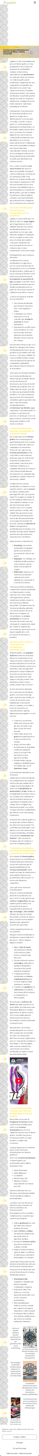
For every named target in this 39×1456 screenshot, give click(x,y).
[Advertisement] (19, 25)
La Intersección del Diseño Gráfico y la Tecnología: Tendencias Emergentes (30, 1353)
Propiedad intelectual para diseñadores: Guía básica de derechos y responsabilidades (30, 1388)
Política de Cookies (12, 1453)
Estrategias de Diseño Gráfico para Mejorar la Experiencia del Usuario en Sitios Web (15, 1369)
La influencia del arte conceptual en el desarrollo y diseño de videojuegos (30, 1403)
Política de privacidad (25, 1453)
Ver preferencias (19, 1448)
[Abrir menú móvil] (35, 2)
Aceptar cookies (19, 1437)
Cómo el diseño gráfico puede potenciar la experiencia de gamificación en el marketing (15, 1338)
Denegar (19, 1443)
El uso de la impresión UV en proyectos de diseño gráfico (15, 1424)
